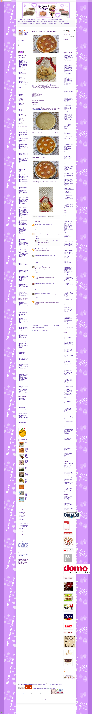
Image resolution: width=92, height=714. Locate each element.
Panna (20, 95)
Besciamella (21, 398)
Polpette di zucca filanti (23, 283)
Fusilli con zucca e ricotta (23, 181)
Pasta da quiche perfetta (68, 504)
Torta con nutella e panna (68, 280)
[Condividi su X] (51, 216)
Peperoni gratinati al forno (23, 153)
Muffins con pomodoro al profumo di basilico (68, 343)
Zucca (20, 118)
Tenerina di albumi (67, 483)
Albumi (20, 72)
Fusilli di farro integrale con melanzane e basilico (23, 183)
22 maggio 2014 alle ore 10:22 (47, 224)
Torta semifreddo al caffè (68, 206)
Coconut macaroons (67, 92)
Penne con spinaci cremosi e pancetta (22, 223)
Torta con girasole (67, 401)
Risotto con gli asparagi (23, 225)
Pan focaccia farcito (22, 323)
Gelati (55, 21)
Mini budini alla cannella (68, 175)
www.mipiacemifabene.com (40, 255)
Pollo (20, 122)
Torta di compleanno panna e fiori (67, 412)
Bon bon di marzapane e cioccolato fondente (68, 73)
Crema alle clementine (68, 155)
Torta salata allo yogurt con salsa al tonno (23, 368)
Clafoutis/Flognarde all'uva (69, 233)
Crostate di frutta (67, 156)
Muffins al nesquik (67, 337)
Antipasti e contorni (21, 19)
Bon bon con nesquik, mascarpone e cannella (68, 68)
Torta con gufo (66, 402)
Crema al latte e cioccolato (68, 429)
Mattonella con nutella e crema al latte (68, 174)
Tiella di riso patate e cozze (26, 486)
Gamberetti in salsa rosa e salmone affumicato (23, 139)
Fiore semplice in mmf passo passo (68, 371)
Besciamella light (22, 399)
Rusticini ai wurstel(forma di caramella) (23, 159)
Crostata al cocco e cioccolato (67, 239)
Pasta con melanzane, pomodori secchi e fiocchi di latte (23, 212)
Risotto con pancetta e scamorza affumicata (23, 229)
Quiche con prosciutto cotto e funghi (23, 285)
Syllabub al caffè (67, 191)
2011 (21, 534)
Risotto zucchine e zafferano (22, 423)
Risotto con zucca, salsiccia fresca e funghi (23, 242)
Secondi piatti (66, 23)
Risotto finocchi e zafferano (22, 420)
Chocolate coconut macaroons (67, 84)
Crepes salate (21, 171)
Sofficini (20, 363)
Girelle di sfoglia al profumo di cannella (67, 108)
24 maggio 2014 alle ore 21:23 (42, 275)
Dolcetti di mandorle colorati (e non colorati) (68, 102)
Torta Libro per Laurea (68, 379)
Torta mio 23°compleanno (68, 416)
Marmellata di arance (68, 453)
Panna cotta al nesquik (68, 179)
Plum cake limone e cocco (68, 482)
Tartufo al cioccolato (67, 192)
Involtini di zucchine (22, 146)
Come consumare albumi (53, 19)
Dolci (38, 21)
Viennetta (66, 207)
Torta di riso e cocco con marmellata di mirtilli (68, 288)
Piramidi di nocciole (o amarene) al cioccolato (68, 115)
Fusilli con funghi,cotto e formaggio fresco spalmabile (23, 177)
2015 (21, 508)
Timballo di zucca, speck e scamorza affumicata (23, 295)
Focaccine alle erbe (22, 315)
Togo (65, 329)
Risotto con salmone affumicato (22, 231)
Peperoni (21, 120)
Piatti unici (38, 23)
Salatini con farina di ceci (23, 358)
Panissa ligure (21, 152)
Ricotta (20, 104)
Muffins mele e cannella (68, 352)
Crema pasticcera (67, 439)
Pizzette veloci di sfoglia (23, 345)
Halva (65, 109)
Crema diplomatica (67, 438)
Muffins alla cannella (67, 338)
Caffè (20, 98)
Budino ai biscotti (67, 138)
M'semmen (21, 318)
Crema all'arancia (67, 433)
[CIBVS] (21, 688)
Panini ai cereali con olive (23, 328)
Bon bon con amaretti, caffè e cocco (68, 66)
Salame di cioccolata (68, 185)
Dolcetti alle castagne (68, 98)
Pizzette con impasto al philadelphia (23, 339)
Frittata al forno (21, 263)
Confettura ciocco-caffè (68, 450)
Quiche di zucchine (22, 351)
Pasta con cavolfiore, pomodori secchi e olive (23, 210)
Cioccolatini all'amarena (68, 90)
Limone (20, 93)
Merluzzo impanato (22, 271)
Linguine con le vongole (23, 193)
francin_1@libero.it (21, 40)
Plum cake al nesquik (68, 266)
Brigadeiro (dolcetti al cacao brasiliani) (68, 79)
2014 (21, 509)
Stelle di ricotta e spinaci (23, 245)
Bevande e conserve (31, 19)
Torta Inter (66, 378)
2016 (21, 506)
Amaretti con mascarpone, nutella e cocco (68, 56)
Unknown (37, 300)
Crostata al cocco (67, 237)
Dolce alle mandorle (67, 252)
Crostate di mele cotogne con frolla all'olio (68, 251)
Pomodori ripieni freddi (23, 155)
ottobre (21, 513)
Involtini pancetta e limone (23, 270)
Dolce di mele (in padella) (68, 253)
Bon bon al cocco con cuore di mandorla (24, 526)
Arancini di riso (21, 260)
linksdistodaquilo (38, 224)
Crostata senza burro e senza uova (68, 247)
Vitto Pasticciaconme (39, 283)
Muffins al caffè (67, 336)
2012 (21, 533)
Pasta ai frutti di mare (23, 203)
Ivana (36, 233)
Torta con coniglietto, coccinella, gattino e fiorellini (67, 396)
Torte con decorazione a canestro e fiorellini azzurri (26, 493)
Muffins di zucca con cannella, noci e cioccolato (68, 346)
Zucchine (21, 111)
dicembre (22, 510)
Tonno (20, 100)
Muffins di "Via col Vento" (68, 344)
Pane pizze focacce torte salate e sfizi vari (26, 23)
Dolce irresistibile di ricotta (68, 165)
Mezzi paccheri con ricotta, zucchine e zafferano (23, 200)
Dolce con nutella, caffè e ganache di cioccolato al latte (68, 163)
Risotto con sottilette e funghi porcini (23, 235)
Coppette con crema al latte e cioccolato (68, 151)
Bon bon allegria (67, 64)
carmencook (37, 266)
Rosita (36, 248)
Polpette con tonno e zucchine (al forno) (22, 278)
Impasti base (61, 21)
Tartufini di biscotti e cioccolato (67, 126)
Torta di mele (66, 283)
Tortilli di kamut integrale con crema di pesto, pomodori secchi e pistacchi (23, 255)
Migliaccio (66, 257)
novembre (22, 512)
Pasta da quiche (22, 334)
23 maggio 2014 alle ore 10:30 (52, 240)
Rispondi (36, 229)
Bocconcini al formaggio (23, 301)
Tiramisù (26, 442)
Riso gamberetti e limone (23, 417)
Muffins (67, 21)
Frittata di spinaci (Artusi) (23, 264)
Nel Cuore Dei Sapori (21, 44)
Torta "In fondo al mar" (26, 498)
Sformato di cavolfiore (23, 293)
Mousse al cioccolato (68, 176)
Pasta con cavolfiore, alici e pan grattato (23, 208)
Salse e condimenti (58, 23)
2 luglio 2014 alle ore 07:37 (43, 300)
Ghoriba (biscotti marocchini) (67, 323)
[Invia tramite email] (49, 216)
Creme (60, 19)
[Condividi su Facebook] (52, 216)
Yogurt (20, 105)
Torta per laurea (67, 418)
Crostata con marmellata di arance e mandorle (68, 244)
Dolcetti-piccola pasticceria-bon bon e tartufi (26, 21)
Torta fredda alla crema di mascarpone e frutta (68, 202)
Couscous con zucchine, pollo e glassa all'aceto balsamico (23, 375)
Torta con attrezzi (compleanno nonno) (68, 390)
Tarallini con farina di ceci (23, 366)
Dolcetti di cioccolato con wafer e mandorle (68, 100)
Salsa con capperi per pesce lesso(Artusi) (23, 402)
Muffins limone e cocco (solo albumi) (68, 351)
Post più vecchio (56, 325)
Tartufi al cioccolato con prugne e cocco (68, 121)
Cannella (21, 103)
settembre (22, 515)
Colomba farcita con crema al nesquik (67, 147)
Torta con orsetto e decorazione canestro (68, 407)
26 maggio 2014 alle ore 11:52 (44, 293)
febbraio (21, 529)
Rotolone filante (22, 354)
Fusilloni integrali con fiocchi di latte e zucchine (23, 185)
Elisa (36, 275)
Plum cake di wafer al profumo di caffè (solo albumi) (26, 450)
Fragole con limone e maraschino (68, 169)
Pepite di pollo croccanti (23, 154)
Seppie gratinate (22, 292)
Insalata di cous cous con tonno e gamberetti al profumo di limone (23, 378)
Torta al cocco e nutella (68, 277)
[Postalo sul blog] (50, 216)
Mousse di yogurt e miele (68, 473)
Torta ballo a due (67, 382)
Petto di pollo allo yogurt (23, 276)
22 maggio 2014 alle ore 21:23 (43, 233)
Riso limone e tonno (22, 418)
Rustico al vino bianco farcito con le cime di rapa (23, 356)
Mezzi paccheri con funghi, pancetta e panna (23, 198)
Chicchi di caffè (67, 317)
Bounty (65, 77)
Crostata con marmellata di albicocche (68, 242)
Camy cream (66, 426)
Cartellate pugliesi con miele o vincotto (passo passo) (68, 81)
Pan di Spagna (67, 258)
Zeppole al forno (67, 129)
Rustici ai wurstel (22, 157)
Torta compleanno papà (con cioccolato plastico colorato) (68, 387)
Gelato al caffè (66, 212)
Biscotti (38, 19)
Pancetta (20, 109)
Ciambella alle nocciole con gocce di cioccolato (68, 222)
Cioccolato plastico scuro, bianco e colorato (68, 368)
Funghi (20, 114)
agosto (21, 516)
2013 (21, 531)
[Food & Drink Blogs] (67, 693)
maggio (21, 519)
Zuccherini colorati (67, 133)
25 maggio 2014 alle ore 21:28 (48, 283)
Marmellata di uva (67, 456)
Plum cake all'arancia (68, 267)
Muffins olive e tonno (67, 354)
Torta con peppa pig (67, 408)
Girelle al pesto (22, 140)
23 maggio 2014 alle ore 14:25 (50, 255)
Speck (20, 123)
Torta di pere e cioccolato (68, 284)
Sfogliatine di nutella (67, 119)
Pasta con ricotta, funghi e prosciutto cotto (23, 215)
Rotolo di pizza (21, 353)
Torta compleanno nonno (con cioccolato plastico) (68, 384)
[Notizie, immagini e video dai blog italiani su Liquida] (48, 684)
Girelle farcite (21, 141)
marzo (21, 528)
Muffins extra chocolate (68, 348)
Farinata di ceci (22, 314)
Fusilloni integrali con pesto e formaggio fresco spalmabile (23, 188)
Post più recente (35, 325)
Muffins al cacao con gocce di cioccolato (67, 334)
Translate (71, 31)
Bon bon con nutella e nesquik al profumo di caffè (68, 70)
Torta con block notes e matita (26, 461)
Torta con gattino (67, 400)
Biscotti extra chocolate (68, 309)
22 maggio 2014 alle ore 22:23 (43, 248)
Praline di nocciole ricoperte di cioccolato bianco (68, 117)
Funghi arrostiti (21, 135)
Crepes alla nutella (67, 236)
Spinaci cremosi (22, 162)
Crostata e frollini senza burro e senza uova (24, 521)
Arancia (20, 113)
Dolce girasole (66, 256)
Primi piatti (44, 23)
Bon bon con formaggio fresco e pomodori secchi (23, 130)
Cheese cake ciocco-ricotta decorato (68, 366)
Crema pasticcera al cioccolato (67, 441)
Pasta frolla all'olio (67, 262)
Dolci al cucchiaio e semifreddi (47, 21)
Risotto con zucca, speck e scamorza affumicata (23, 244)
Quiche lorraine (22, 352)
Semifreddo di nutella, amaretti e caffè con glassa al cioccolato (69, 189)
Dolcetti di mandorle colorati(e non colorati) (68, 471)
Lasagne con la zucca (23, 192)
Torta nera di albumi (67, 292)
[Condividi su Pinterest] (53, 216)
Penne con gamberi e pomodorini (23, 221)
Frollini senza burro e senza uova (68, 321)
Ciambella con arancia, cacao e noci (68, 224)
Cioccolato (44, 19)
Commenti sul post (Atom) (40, 327)
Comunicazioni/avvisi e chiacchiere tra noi (23, 84)
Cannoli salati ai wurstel (23, 305)
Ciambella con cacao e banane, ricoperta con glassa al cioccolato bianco (68, 227)
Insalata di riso (21, 380)
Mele (20, 119)
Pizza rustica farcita (22, 337)
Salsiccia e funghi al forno (23, 286)
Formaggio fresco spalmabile (22, 107)
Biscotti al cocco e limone (68, 304)
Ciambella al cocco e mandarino (68, 217)
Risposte (37, 238)
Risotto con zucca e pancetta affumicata (22, 240)
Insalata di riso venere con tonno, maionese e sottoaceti (23, 387)
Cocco (20, 94)
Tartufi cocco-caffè (67, 124)
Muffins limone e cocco (68, 349)
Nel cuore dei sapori (41, 240)
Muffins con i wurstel (67, 341)
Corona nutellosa (67, 235)
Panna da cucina (22, 115)
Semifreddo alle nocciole (68, 187)
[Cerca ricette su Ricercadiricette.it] (27, 693)
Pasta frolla (66, 261)
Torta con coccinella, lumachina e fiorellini (68, 394)
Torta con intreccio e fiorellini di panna (67, 404)
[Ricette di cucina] (28, 688)
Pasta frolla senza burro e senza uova (24, 524)
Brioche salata (21, 302)
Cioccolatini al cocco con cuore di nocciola (68, 88)
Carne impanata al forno (23, 262)
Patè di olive (21, 400)
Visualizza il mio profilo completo (26, 33)
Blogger (48, 699)
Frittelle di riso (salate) (23, 134)
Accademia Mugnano (36, 109)
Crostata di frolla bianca (68, 245)
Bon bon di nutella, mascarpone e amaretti (68, 75)
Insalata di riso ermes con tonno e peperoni (23, 382)
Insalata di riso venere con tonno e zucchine (23, 384)
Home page (46, 325)
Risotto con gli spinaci (23, 227)
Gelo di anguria (67, 170)
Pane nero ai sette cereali (23, 327)
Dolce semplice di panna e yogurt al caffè (69, 167)
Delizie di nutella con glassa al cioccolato (26, 474)
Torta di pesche (67, 197)
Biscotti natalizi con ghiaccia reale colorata (68, 313)
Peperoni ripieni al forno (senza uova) (23, 273)
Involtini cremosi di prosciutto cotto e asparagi (23, 268)
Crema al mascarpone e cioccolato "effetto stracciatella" (68, 431)
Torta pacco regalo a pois (68, 417)
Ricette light (50, 23)
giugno (21, 518)
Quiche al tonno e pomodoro (22, 347)
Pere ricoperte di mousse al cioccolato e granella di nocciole (68, 181)
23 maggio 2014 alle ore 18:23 (45, 266)
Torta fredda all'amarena (68, 198)
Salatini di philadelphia (23, 359)
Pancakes (66, 260)
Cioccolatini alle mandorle (68, 91)
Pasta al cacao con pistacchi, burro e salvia (23, 205)
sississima (37, 293)
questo (41, 89)
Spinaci (20, 110)
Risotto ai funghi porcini (23, 224)
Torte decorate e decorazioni (23, 25)
